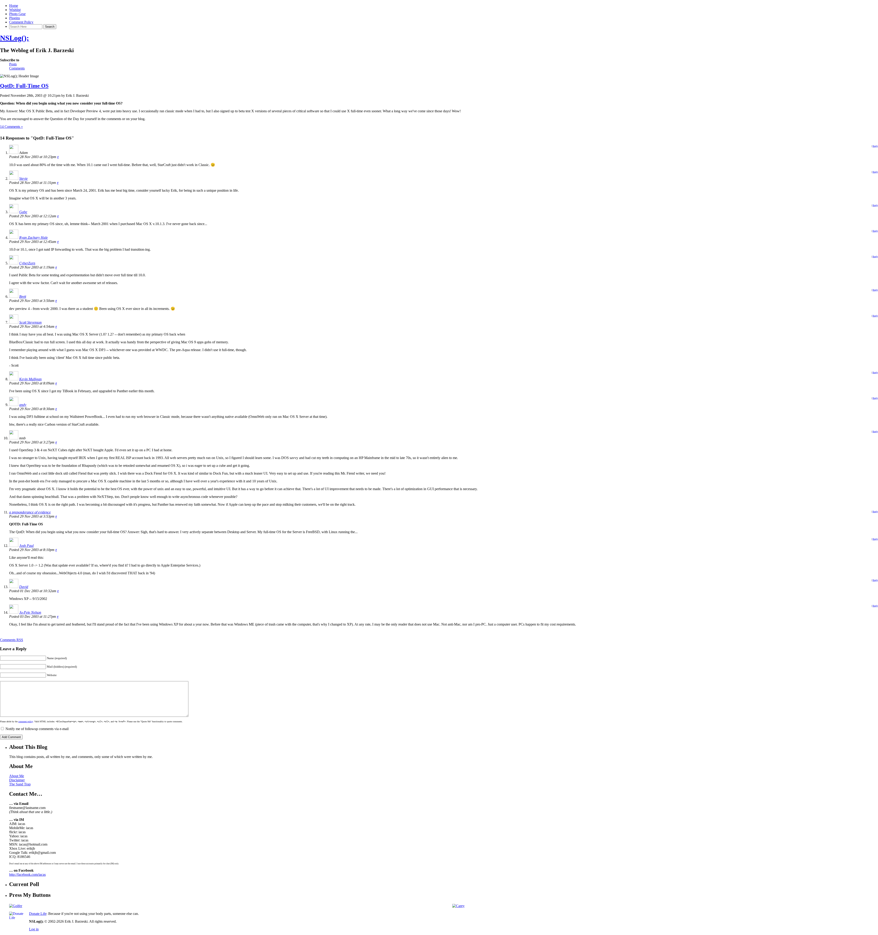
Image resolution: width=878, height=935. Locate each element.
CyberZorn (27, 263)
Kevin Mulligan (30, 379)
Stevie (23, 178)
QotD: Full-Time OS (24, 86)
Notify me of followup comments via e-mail (37, 729)
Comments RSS (11, 640)
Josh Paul (26, 546)
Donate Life (37, 914)
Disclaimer (17, 780)
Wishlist (15, 10)
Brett (22, 296)
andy (22, 405)
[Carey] (458, 906)
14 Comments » (11, 127)
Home (13, 6)
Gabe (23, 212)
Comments (17, 68)
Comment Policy (21, 22)
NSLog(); (14, 38)
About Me (16, 776)
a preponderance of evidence (30, 512)
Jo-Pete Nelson (30, 612)
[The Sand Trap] (15, 906)
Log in (34, 929)
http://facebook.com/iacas (27, 874)
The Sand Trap (20, 784)
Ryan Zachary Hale (33, 237)
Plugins (14, 18)
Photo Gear (17, 14)
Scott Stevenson (30, 322)
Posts (13, 64)
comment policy (25, 721)
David (23, 587)
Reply (875, 146)
